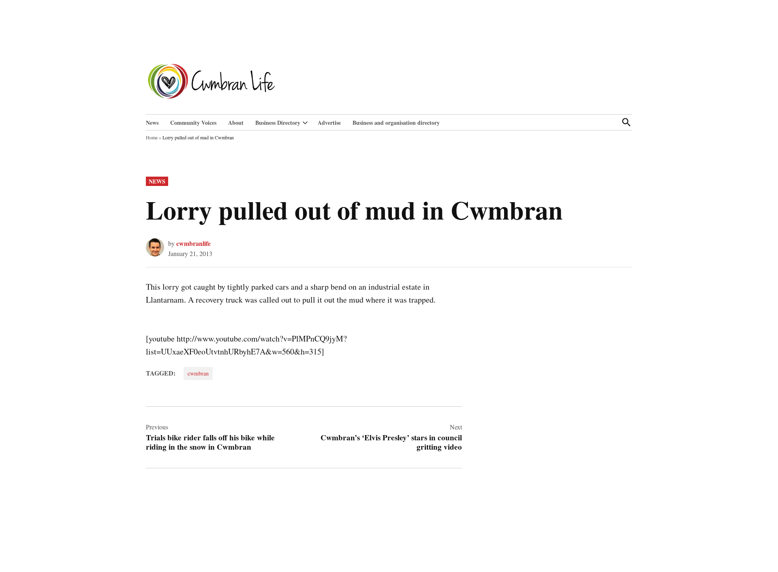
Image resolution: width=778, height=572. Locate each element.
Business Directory (277, 122)
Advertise (329, 122)
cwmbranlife (193, 243)
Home (152, 137)
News (152, 122)
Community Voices (193, 122)
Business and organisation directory (396, 122)
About (236, 122)
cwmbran (198, 373)
